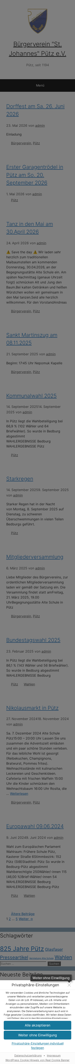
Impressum (54, 1055)
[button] (37, 1025)
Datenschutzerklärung (28, 1055)
